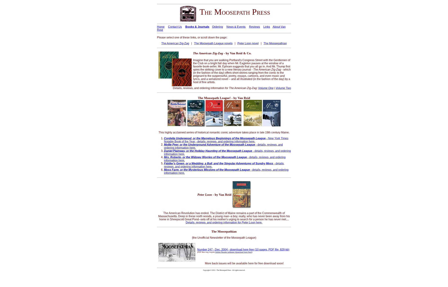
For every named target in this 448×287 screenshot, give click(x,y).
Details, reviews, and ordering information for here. (224, 222)
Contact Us (175, 26)
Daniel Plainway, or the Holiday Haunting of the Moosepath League (208, 150)
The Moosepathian (275, 43)
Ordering (217, 26)
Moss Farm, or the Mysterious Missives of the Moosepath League (207, 169)
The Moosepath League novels (213, 43)
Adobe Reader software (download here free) (233, 252)
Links (266, 26)
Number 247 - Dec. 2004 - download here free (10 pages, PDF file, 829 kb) (243, 249)
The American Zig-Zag (175, 43)
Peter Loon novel (248, 43)
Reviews (254, 26)
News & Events (236, 26)
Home (160, 26)
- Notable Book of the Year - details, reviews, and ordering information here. (226, 140)
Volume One (266, 88)
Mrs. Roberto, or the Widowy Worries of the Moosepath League (205, 157)
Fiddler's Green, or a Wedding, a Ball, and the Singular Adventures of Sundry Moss (218, 163)
